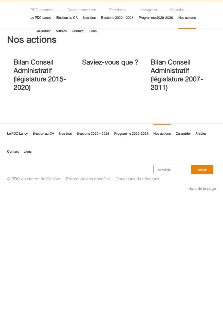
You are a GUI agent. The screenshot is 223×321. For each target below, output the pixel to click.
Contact (77, 31)
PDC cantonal (42, 9)
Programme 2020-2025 (156, 18)
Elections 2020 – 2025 (117, 18)
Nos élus (89, 18)
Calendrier (43, 31)
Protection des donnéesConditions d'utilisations (112, 178)
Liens (93, 31)
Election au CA (67, 18)
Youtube (177, 9)
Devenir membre (81, 9)
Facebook (117, 9)
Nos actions (187, 18)
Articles (61, 31)
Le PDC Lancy (40, 18)
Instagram (148, 9)
